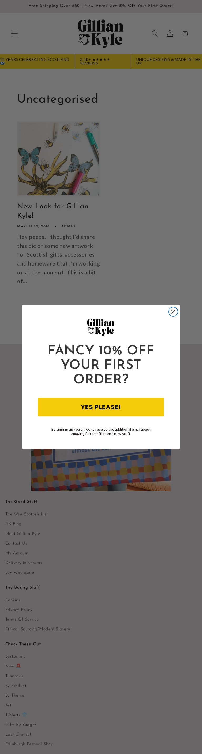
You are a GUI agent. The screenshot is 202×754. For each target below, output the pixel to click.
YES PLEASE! (101, 407)
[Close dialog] (173, 311)
